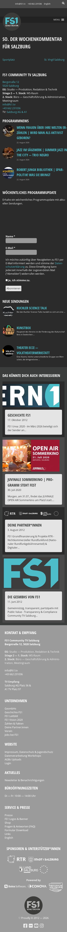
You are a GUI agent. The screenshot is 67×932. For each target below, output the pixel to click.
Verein (8, 731)
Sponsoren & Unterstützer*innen (33, 848)
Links (8, 834)
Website (11, 744)
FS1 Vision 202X (14, 720)
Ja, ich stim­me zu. (19, 280)
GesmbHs (10, 708)
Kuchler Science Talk (32, 308)
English (47, 3)
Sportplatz (8, 59)
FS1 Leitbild (11, 716)
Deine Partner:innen (17, 727)
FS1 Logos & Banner (16, 819)
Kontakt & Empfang (20, 632)
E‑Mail (10, 248)
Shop (8, 822)
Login (8, 763)
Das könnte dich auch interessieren (31, 375)
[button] (56, 20)
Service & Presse (17, 807)
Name (10, 236)
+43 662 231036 (35, 3)
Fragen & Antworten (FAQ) (20, 826)
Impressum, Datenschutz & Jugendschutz (29, 752)
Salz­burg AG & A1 (17, 112)
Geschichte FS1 (13, 712)
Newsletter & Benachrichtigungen (24, 780)
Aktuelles (12, 772)
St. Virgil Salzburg (54, 59)
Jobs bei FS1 (12, 735)
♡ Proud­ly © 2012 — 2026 (33, 918)
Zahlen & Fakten (14, 723)
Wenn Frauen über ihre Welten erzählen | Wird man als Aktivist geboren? (42, 132)
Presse (9, 815)
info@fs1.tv (20, 3)
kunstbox (24, 327)
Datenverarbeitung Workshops (23, 755)
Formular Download (16, 830)
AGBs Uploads (13, 759)
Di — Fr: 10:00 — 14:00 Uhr (20, 796)
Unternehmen (16, 700)
